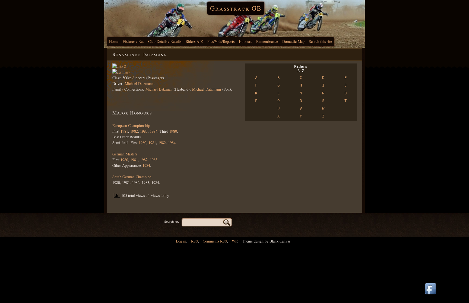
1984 (153, 131)
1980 (173, 131)
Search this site (320, 41)
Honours (245, 41)
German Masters (124, 154)
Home (113, 41)
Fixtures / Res (133, 41)
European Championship (131, 125)
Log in (181, 241)
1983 (144, 131)
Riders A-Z (194, 41)
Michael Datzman (158, 89)
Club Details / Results (164, 41)
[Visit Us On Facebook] (430, 294)
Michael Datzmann (139, 83)
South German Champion (131, 176)
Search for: (171, 221)
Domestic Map (293, 41)
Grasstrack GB (236, 8)
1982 (134, 131)
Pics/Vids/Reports (220, 41)
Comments (215, 241)
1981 (123, 131)
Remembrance (267, 41)
